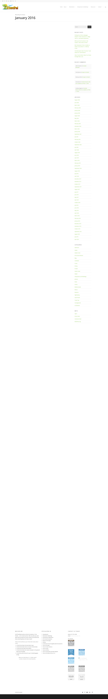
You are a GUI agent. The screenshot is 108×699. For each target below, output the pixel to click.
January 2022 (77, 131)
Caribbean (34, 30)
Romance (47, 30)
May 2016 (77, 210)
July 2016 (76, 205)
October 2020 (77, 142)
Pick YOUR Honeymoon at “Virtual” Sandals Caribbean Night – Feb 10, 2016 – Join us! (45, 28)
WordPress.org (78, 321)
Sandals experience (55, 82)
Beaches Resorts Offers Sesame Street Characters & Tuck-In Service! (44, 120)
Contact (99, 6)
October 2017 (77, 184)
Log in (76, 313)
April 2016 (77, 213)
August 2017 (77, 189)
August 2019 (77, 152)
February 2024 (78, 123)
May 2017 (77, 197)
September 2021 (78, 134)
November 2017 (78, 181)
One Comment (46, 405)
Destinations (71, 6)
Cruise (76, 263)
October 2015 (77, 228)
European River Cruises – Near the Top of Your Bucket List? (44, 306)
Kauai (76, 281)
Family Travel (39, 123)
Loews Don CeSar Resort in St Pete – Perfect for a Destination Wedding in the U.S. (45, 403)
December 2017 (78, 179)
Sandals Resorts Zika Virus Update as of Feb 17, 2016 (83, 90)
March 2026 (77, 105)
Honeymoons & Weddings (82, 6)
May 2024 (77, 118)
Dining (76, 266)
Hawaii (76, 273)
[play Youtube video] (46, 353)
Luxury (39, 405)
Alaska (76, 250)
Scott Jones (24, 30)
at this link (33, 88)
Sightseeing (77, 295)
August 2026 (77, 100)
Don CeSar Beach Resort (26, 411)
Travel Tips (77, 300)
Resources (93, 6)
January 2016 (77, 221)
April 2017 (77, 200)
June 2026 (77, 102)
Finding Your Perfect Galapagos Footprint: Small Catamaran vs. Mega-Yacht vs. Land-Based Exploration (82, 37)
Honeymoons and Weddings (41, 30)
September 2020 (78, 144)
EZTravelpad (63, 296)
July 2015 (76, 236)
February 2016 (78, 218)
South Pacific (77, 297)
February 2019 (78, 163)
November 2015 (78, 226)
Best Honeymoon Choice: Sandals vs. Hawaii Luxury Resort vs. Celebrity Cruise (82, 47)
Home (61, 6)
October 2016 (77, 202)
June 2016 (77, 207)
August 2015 (77, 234)
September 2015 (78, 231)
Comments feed (78, 319)
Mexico (76, 289)
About (65, 6)
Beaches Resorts (24, 173)
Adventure (77, 247)
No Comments (52, 30)
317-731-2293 (24, 106)
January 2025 (77, 113)
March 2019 (77, 160)
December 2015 (78, 223)
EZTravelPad (44, 103)
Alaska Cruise (77, 252)
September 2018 (78, 168)
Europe (76, 268)
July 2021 (76, 136)
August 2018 (77, 171)
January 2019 (77, 165)
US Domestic (77, 305)
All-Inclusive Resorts (29, 30)
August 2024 (77, 115)
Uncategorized (78, 302)
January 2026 (77, 110)
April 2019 (77, 157)
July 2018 (76, 173)
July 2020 (76, 147)
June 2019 (77, 155)
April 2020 (77, 150)
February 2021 (78, 139)
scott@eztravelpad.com (32, 106)
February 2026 (78, 107)
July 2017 (76, 192)
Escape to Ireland (85, 72)
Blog (27, 405)
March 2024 (77, 121)
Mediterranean (78, 287)
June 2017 (77, 194)
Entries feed (77, 316)
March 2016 (77, 215)
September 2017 (78, 186)
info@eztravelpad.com (75, 635)
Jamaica (76, 279)
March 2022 (77, 128)
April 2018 (77, 176)
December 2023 (78, 126)
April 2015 (77, 239)
